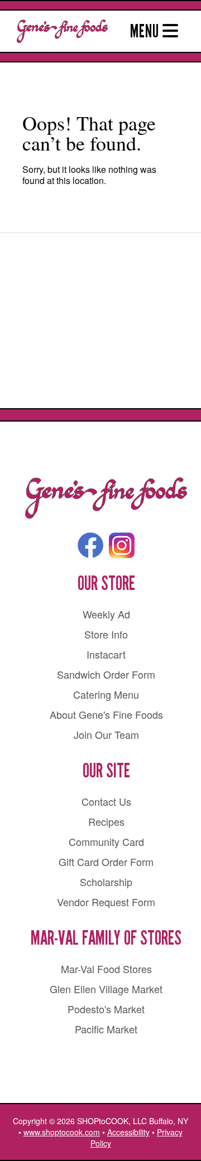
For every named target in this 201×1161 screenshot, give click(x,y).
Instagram (122, 545)
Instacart (106, 654)
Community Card (106, 841)
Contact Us (106, 801)
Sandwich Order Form (106, 674)
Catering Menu (106, 694)
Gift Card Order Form (106, 861)
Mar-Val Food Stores (106, 968)
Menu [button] (146, 31)
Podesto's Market (106, 1009)
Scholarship (106, 881)
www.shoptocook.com (61, 1132)
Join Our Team (106, 734)
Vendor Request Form (106, 901)
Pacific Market (106, 1029)
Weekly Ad (106, 614)
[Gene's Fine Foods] (106, 498)
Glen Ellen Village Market (106, 988)
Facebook (90, 545)
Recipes (106, 821)
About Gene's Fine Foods (106, 714)
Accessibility (128, 1132)
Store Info (106, 634)
